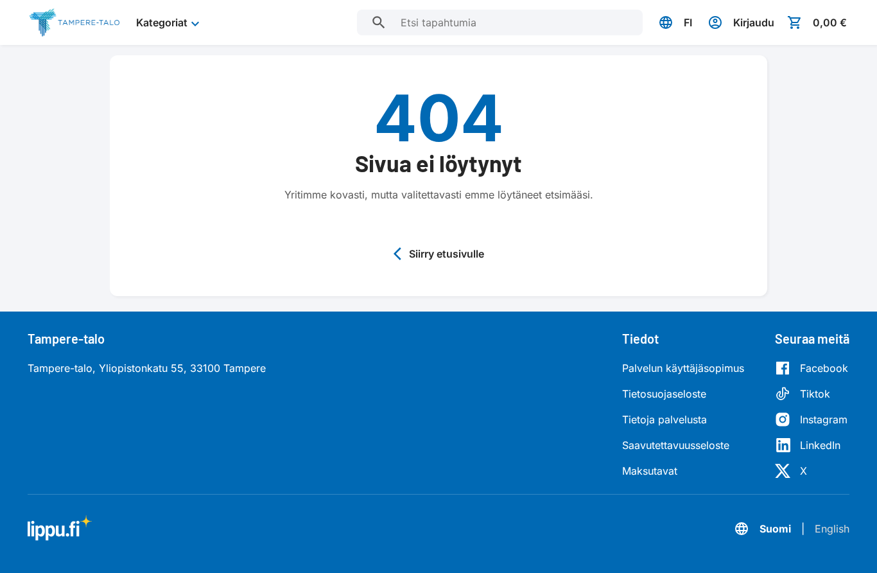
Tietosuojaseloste (664, 393)
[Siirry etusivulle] (74, 22)
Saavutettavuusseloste (675, 445)
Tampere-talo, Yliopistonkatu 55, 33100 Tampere (147, 368)
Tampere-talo (66, 338)
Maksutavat (649, 470)
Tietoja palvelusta (664, 419)
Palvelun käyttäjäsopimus (683, 368)
